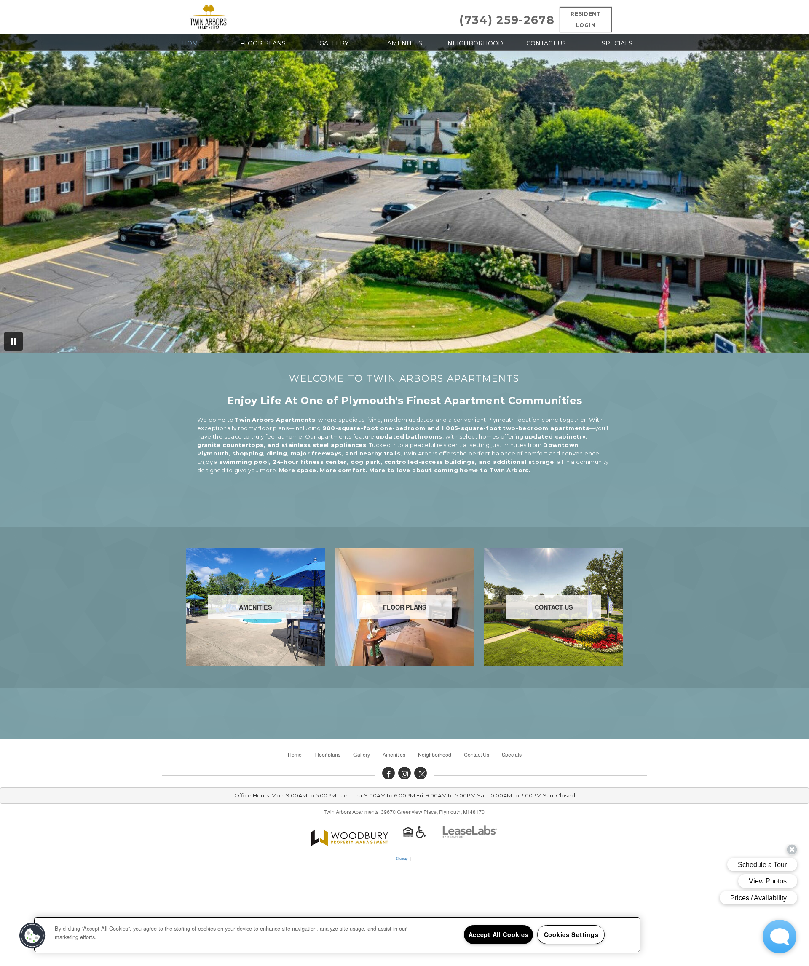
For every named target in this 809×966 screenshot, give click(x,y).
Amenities (404, 43)
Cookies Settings (571, 934)
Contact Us (546, 43)
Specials (617, 43)
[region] (337, 935)
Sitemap (401, 858)
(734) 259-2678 (507, 20)
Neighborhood (475, 43)
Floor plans (263, 43)
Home (192, 43)
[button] (388, 773)
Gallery (333, 43)
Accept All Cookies (499, 934)
